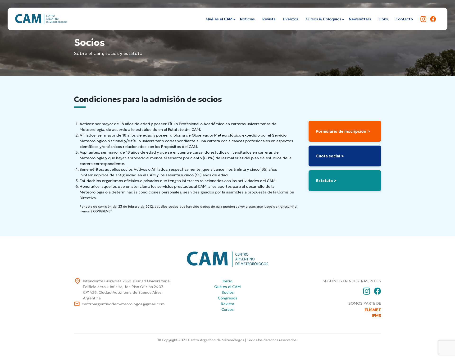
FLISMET (373, 310)
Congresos (227, 298)
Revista (227, 303)
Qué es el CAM (227, 286)
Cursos (227, 309)
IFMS (376, 315)
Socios (228, 292)
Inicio (227, 281)
